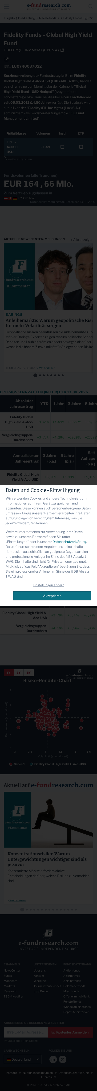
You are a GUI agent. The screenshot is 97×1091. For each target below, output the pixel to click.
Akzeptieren (52, 596)
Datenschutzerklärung (69, 542)
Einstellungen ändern (48, 585)
